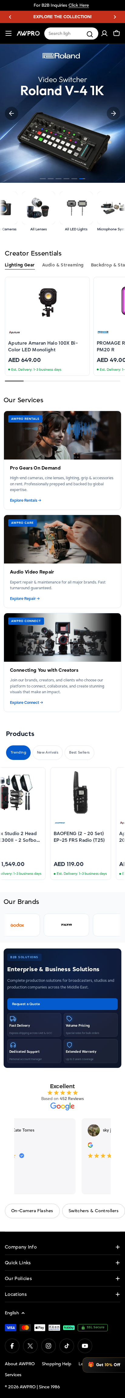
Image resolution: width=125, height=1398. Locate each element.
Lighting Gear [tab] (20, 265)
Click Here (79, 5)
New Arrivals (47, 752)
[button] (10, 17)
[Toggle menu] (8, 33)
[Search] (89, 34)
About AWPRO (20, 1363)
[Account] (104, 33)
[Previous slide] (11, 113)
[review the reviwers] (88, 1146)
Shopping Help (56, 1363)
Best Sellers (79, 752)
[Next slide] (113, 113)
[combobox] (71, 34)
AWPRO (27, 1387)
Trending (18, 752)
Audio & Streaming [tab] (63, 265)
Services (13, 1374)
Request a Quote (26, 1004)
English (12, 1313)
